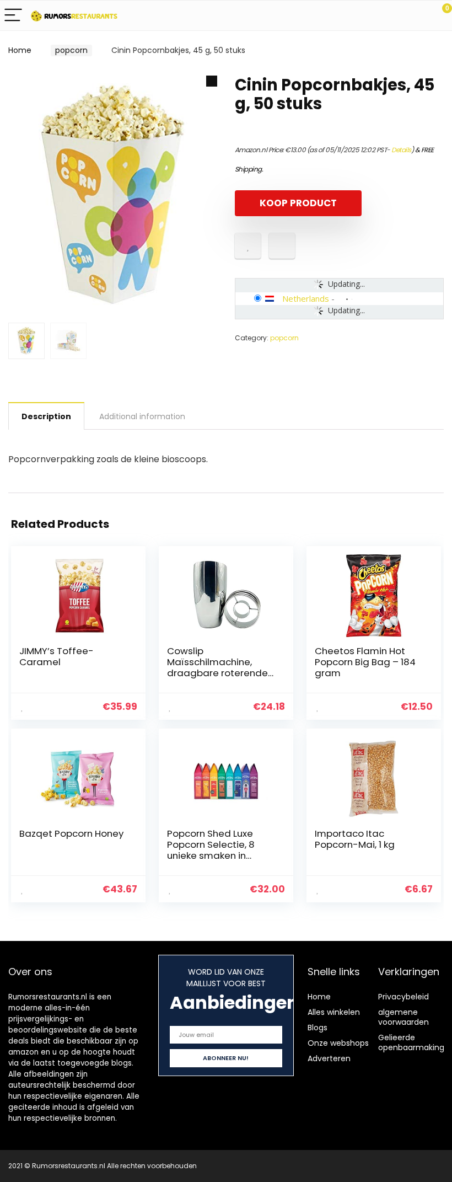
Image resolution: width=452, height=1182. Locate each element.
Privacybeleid (403, 996)
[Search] (394, 15)
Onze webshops (338, 1043)
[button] (211, 81)
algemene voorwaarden (403, 1017)
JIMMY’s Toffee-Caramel (56, 656)
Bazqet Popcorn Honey (71, 833)
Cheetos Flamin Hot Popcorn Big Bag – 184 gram (365, 662)
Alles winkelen (334, 1012)
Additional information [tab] (142, 416)
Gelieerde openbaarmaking (411, 1042)
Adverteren (329, 1058)
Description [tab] (46, 416)
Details (401, 149)
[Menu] (13, 15)
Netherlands (305, 298)
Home (19, 50)
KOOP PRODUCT (298, 203)
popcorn (71, 50)
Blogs (317, 1027)
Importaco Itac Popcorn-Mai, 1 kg (355, 839)
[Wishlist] (417, 15)
